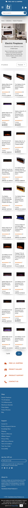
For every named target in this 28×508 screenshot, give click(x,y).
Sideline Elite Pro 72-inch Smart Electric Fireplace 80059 (20, 142)
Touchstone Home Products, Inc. (16, 497)
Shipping (3, 431)
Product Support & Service (8, 426)
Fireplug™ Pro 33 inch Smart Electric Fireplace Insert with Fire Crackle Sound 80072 (20, 256)
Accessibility (4, 448)
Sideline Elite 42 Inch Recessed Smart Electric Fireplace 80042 (7, 339)
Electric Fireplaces (6, 397)
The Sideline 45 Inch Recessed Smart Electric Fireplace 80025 (20, 284)
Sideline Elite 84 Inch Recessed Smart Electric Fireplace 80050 (7, 115)
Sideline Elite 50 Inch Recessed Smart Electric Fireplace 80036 (7, 284)
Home (2, 21)
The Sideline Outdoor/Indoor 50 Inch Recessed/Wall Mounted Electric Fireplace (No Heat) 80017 (7, 199)
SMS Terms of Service (7, 441)
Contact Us (4, 424)
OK (21, 505)
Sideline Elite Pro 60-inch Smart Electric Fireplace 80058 (7, 229)
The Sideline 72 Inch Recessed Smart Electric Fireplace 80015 (20, 339)
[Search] (25, 13)
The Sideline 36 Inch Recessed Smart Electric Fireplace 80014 (7, 257)
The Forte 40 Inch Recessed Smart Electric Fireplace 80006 (6, 143)
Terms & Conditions (6, 443)
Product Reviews (5, 410)
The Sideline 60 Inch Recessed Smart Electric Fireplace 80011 (7, 312)
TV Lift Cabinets (5, 400)
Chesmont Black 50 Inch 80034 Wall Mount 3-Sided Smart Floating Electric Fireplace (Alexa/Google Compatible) (20, 228)
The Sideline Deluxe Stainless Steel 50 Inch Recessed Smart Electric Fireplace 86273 (20, 171)
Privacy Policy (5, 439)
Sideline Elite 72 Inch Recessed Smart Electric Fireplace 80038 (20, 311)
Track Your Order (6, 446)
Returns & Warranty (6, 434)
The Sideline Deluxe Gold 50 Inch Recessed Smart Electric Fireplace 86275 (20, 199)
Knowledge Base (6, 429)
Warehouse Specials (7, 405)
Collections (8, 21)
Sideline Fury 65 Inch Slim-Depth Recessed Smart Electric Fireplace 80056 (7, 172)
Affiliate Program (5, 436)
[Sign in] (23, 7)
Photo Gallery (5, 407)
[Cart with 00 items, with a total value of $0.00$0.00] (26, 7)
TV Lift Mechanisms (6, 402)
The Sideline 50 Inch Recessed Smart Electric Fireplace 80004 (20, 87)
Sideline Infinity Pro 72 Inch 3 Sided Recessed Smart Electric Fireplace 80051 (20, 114)
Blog (2, 412)
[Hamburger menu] (2, 7)
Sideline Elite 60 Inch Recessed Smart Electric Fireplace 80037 (7, 87)
